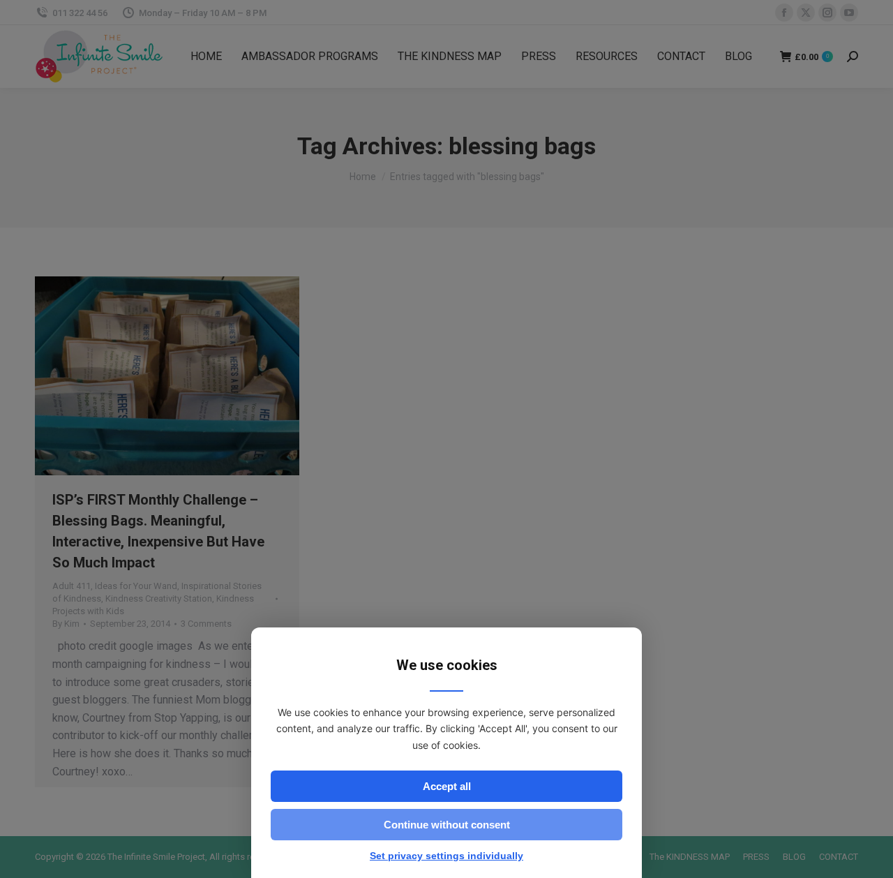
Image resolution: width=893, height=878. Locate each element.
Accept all (447, 786)
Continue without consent (447, 825)
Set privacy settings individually (446, 855)
